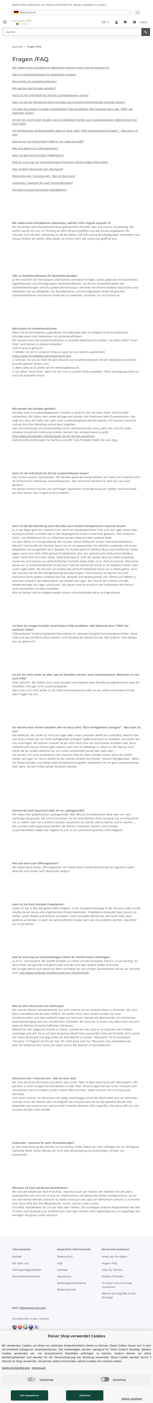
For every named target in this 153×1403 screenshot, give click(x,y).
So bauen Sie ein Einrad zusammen (117, 1285)
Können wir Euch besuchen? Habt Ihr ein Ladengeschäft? (48, 141)
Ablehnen (84, 1395)
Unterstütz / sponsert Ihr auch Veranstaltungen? (42, 183)
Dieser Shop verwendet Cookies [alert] (76, 1335)
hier (114, 440)
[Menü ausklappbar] (5, 20)
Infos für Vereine (112, 1270)
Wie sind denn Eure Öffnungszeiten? (35, 148)
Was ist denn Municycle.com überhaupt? (37, 169)
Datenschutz (65, 1256)
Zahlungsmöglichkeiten (26, 1270)
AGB (59, 1263)
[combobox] (72, 12)
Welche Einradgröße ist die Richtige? (119, 1295)
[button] (116, 22)
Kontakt (17, 1256)
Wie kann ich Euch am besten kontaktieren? (39, 190)
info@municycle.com (32, 1308)
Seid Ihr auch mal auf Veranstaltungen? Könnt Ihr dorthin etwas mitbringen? (60, 162)
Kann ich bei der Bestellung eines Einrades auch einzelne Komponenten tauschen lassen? (68, 102)
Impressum (64, 1276)
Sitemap (62, 1270)
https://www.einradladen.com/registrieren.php (41, 356)
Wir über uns (20, 1263)
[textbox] (71, 12)
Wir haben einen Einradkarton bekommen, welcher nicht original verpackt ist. (60, 67)
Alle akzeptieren (29, 1395)
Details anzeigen (131, 1398)
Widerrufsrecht (66, 1289)
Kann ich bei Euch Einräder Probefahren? (38, 155)
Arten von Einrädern (114, 1256)
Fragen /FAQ (109, 1263)
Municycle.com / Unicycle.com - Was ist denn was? (43, 176)
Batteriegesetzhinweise (71, 1283)
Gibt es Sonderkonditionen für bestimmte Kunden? (44, 74)
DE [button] (104, 22)
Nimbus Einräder (112, 1276)
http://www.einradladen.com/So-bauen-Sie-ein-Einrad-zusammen (53, 436)
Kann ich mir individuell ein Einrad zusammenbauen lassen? (50, 95)
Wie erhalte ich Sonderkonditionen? (34, 81)
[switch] (31, 1379)
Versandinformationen (26, 1276)
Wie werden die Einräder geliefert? (34, 88)
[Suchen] (145, 32)
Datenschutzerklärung (16, 1368)
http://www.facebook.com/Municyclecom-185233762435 (54, 972)
